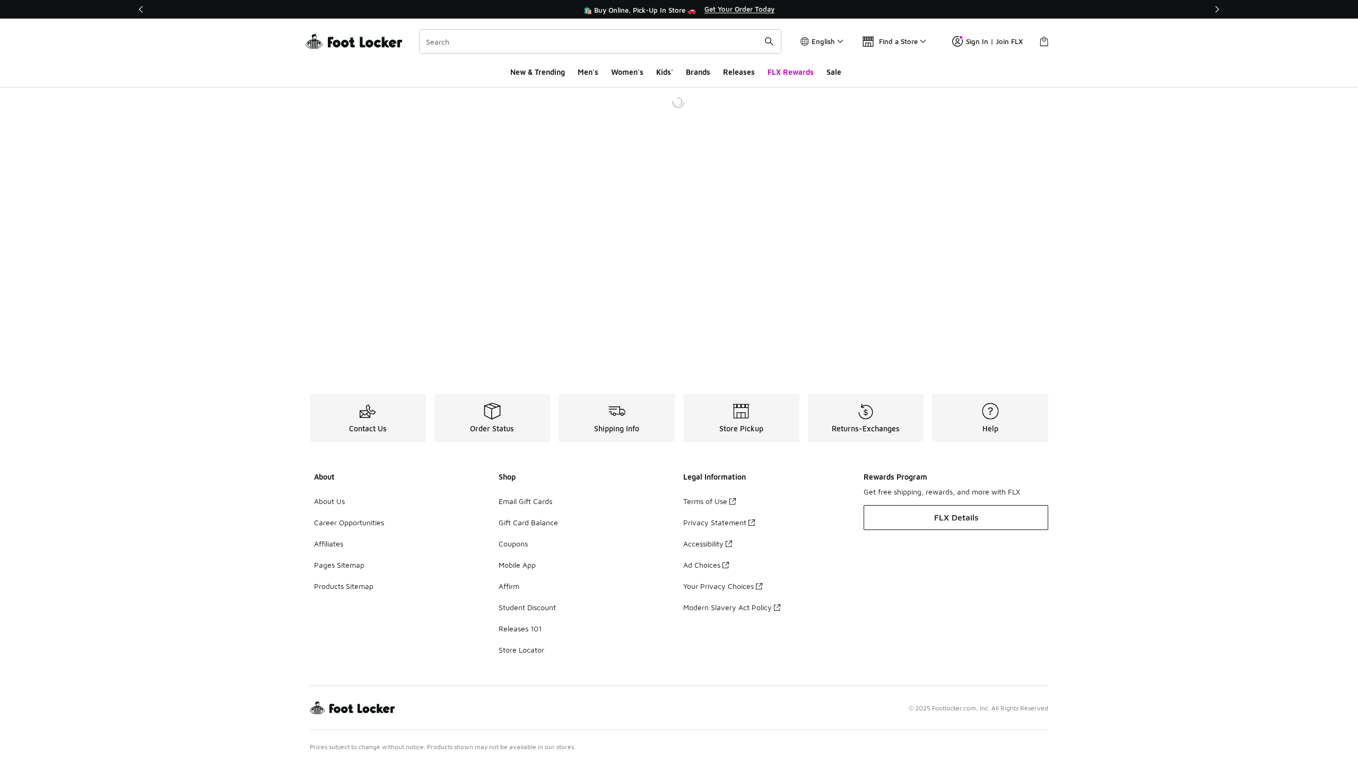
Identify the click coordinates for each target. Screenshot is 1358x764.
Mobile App (517, 564)
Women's (627, 71)
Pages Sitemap (339, 564)
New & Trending (537, 71)
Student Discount (527, 607)
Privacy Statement (714, 522)
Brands (698, 71)
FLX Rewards (791, 71)
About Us (329, 501)
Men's (588, 71)
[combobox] (600, 41)
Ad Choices (701, 564)
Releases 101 (520, 628)
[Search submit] (769, 41)
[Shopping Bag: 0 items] (1043, 41)
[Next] (1217, 9)
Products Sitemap (343, 586)
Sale (833, 71)
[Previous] (141, 9)
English (823, 41)
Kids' (664, 71)
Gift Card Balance (528, 522)
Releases (739, 71)
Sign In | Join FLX (994, 41)
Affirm (509, 586)
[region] (679, 9)
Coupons (513, 543)
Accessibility (703, 543)
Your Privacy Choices (718, 586)
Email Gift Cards (525, 501)
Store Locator (521, 649)
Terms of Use (705, 501)
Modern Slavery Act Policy (727, 607)
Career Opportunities (349, 522)
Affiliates (328, 543)
